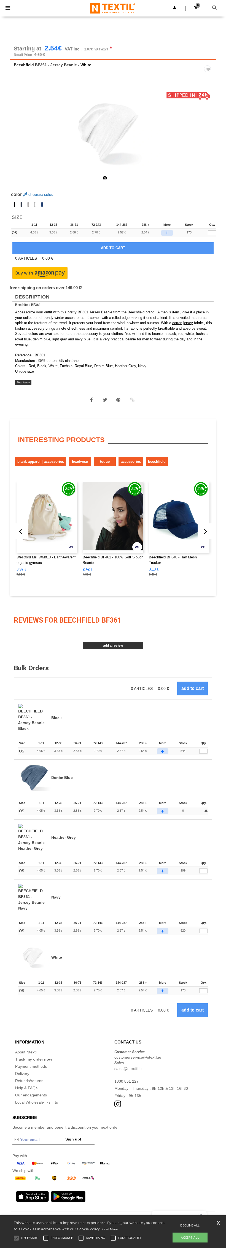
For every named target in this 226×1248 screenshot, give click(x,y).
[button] (174, 8)
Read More (110, 1229)
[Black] (14, 204)
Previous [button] (21, 136)
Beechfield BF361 (28, 305)
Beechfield (24, 65)
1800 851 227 (126, 1081)
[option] (113, 132)
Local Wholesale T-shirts (36, 1102)
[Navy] (21, 204)
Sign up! (73, 1139)
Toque (105, 461)
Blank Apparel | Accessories (40, 461)
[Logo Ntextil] (112, 8)
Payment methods (31, 1066)
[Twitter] (105, 400)
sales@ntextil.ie (128, 1068)
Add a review (113, 645)
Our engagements (31, 1095)
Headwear (80, 461)
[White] (35, 204)
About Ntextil (26, 1052)
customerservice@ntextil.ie (137, 1057)
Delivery (22, 1073)
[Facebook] (91, 400)
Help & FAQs (26, 1088)
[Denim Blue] (42, 204)
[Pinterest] (118, 400)
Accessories (131, 461)
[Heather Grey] (28, 204)
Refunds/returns (29, 1080)
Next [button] (208, 136)
